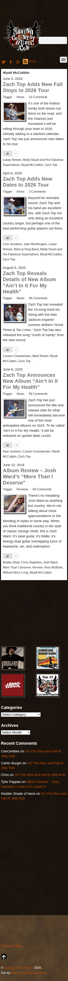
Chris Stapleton (31, 562)
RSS (32, 61)
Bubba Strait (11, 562)
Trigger (7, 97)
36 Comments (38, 298)
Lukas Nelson (12, 159)
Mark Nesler (40, 356)
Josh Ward (50, 562)
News (20, 97)
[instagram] (18, 61)
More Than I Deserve (17, 567)
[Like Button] (7, 153)
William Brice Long (15, 572)
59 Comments (38, 393)
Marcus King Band (26, 249)
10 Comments (38, 97)
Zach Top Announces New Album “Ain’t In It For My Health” (30, 381)
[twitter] (3, 61)
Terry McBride (53, 567)
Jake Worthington (35, 244)
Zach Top (51, 164)
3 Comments (37, 191)
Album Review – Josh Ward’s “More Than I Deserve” (29, 477)
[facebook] (10, 61)
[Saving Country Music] (23, 52)
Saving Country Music (18, 967)
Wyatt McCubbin (32, 164)
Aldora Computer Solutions (29, 972)
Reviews (22, 489)
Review (37, 567)
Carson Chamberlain (17, 356)
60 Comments (42, 489)
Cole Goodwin (12, 244)
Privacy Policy (11, 946)
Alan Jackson (12, 451)
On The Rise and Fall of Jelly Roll (40, 775)
